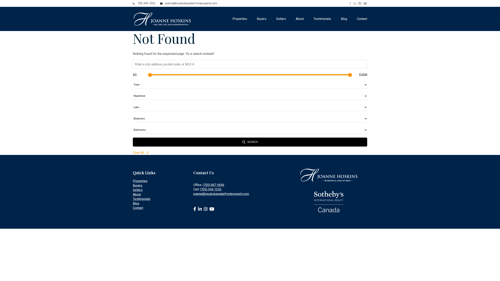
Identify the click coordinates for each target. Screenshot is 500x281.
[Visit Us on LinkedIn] (354, 3)
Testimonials (322, 19)
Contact (362, 19)
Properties (239, 19)
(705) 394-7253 (210, 189)
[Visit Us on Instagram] (359, 3)
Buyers (261, 19)
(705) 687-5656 (213, 185)
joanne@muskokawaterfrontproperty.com (191, 3)
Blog (344, 19)
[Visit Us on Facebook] (350, 3)
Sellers (281, 19)
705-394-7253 (146, 3)
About (300, 19)
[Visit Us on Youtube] (365, 4)
